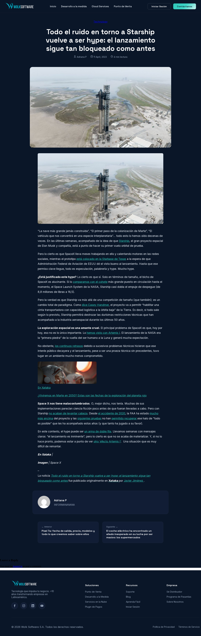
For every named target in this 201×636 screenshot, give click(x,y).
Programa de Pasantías (179, 596)
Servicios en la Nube (96, 601)
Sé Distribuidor (174, 591)
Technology (100, 21)
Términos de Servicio (189, 627)
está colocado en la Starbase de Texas (101, 259)
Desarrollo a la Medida (97, 596)
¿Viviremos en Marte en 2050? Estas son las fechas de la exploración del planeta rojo (92, 395)
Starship (124, 240)
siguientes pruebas (89, 418)
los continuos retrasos (69, 346)
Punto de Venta (123, 6)
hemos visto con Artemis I (103, 332)
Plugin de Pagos (93, 606)
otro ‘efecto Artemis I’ (107, 441)
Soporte (130, 591)
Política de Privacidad (164, 627)
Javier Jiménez (134, 480)
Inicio (53, 6)
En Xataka (44, 387)
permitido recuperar (124, 418)
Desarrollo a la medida (74, 6)
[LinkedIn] (33, 605)
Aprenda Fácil (133, 601)
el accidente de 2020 (111, 413)
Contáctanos (184, 6)
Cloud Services (100, 6)
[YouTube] (42, 605)
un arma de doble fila (97, 431)
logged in (17, 566)
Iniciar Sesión (159, 6)
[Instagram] (23, 605)
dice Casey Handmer (95, 304)
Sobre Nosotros (175, 601)
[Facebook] (14, 605)
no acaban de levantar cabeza (68, 413)
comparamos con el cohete (90, 281)
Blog (128, 596)
